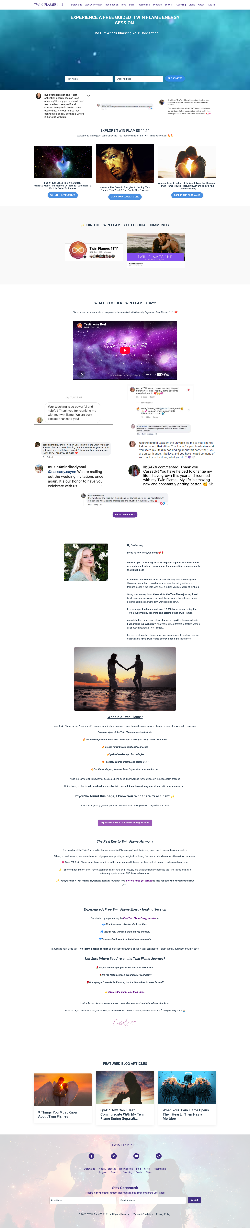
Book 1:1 (169, 4)
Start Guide (76, 4)
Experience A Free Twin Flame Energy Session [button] (125, 823)
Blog (123, 4)
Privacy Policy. (163, 1214)
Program (157, 4)
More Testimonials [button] (125, 514)
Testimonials (143, 4)
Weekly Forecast (93, 4)
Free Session (111, 4)
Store (131, 4)
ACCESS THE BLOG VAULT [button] (187, 195)
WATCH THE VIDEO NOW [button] (62, 195)
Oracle (192, 4)
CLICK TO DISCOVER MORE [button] (125, 197)
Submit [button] (194, 1200)
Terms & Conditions (143, 1214)
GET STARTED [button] (175, 78)
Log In (211, 4)
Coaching (181, 4)
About (201, 4)
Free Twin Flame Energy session (139, 918)
